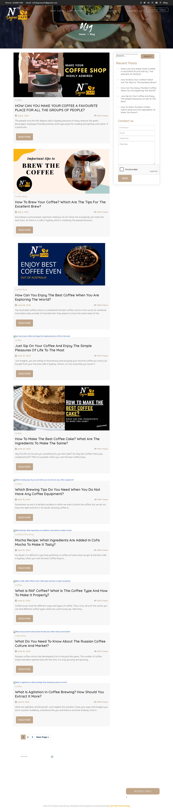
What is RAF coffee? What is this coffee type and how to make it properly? (61, 593)
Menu (97, 11)
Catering (113, 11)
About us (143, 762)
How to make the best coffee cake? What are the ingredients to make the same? (57, 441)
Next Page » (42, 737)
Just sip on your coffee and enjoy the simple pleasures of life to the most (53, 348)
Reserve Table (157, 10)
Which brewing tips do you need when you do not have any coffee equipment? (57, 491)
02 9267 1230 (17, 2)
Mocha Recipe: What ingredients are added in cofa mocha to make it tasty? (57, 542)
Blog (165, 2)
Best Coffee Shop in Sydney (68, 11)
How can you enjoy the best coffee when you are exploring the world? (57, 297)
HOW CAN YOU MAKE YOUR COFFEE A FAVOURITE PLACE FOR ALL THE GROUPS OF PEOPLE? (56, 108)
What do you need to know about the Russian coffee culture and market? (60, 643)
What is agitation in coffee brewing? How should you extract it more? (59, 694)
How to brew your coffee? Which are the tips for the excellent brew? (60, 204)
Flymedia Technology (119, 806)
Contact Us (134, 11)
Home (82, 34)
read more (24, 137)
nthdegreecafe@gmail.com (44, 2)
